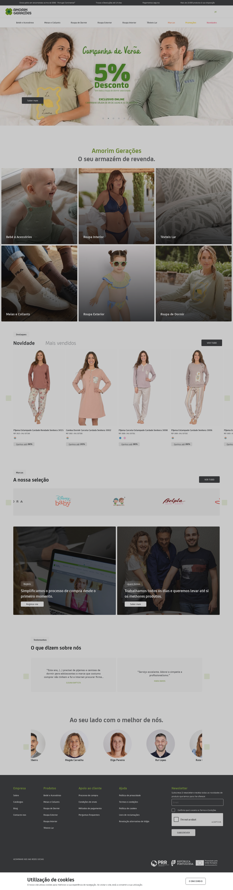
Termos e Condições (208, 810)
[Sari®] (122, 501)
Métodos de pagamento (90, 808)
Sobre (16, 795)
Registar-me (32, 604)
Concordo (195, 881)
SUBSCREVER (183, 832)
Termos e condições (128, 801)
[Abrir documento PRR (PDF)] (184, 863)
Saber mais (32, 100)
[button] (103, 118)
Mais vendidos (61, 342)
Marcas (171, 22)
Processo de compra (88, 795)
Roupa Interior (129, 22)
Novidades (212, 22)
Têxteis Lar (152, 22)
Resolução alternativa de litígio (134, 821)
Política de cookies (128, 808)
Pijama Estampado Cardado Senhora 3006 (191, 430)
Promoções (190, 22)
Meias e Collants (52, 22)
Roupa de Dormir (79, 22)
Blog (15, 808)
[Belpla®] (66, 501)
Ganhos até (24, 444)
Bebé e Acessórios (25, 22)
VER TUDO (212, 342)
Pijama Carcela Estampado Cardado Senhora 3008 (143, 430)
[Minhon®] (178, 501)
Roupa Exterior (105, 22)
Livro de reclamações (129, 814)
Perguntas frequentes (89, 814)
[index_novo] (18, 11)
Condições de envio (88, 801)
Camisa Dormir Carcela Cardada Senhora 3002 (88, 430)
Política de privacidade (130, 795)
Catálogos (18, 801)
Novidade (24, 342)
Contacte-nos (19, 814)
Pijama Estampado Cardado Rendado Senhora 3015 (38, 430)
